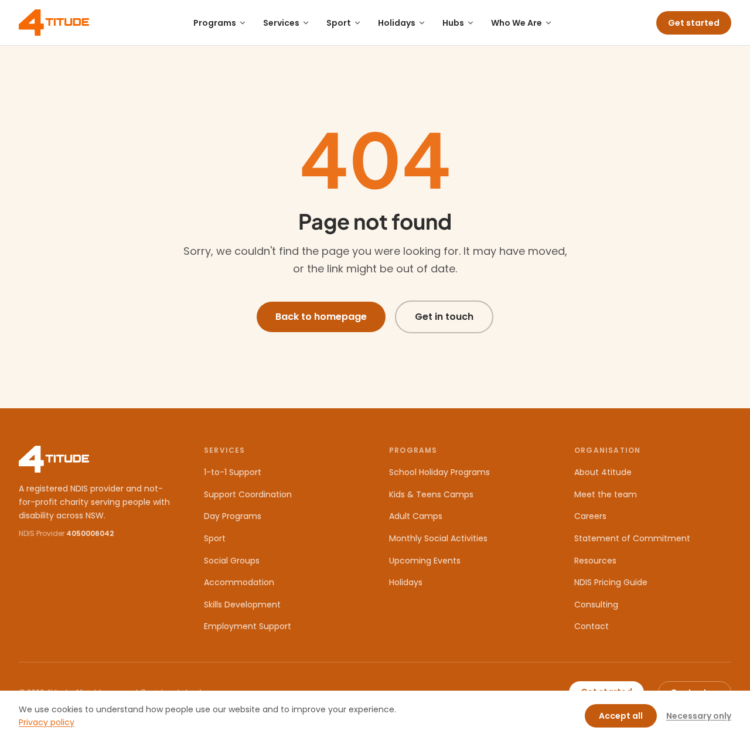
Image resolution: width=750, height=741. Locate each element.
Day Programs (232, 516)
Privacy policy (46, 722)
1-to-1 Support (232, 472)
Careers (590, 516)
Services (281, 23)
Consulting (596, 604)
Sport (338, 23)
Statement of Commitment (632, 538)
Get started (694, 23)
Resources (595, 560)
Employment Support (247, 626)
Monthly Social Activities (438, 538)
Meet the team (605, 494)
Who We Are (516, 23)
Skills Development (242, 604)
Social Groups (232, 560)
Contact (591, 626)
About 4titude (603, 472)
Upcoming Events (425, 560)
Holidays (396, 23)
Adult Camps (415, 516)
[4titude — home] (54, 22)
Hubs (453, 23)
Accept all (621, 716)
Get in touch (444, 316)
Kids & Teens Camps (431, 494)
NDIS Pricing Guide (610, 582)
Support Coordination (248, 494)
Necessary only (698, 716)
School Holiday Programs (439, 472)
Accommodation (239, 582)
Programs (214, 23)
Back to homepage (321, 316)
